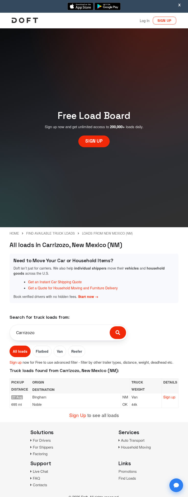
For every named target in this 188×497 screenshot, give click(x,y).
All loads (20, 351)
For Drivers (42, 440)
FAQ (36, 478)
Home (14, 233)
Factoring (40, 453)
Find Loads (127, 478)
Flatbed (42, 351)
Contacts (40, 484)
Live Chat (40, 471)
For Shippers (43, 447)
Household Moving (136, 447)
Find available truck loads (50, 233)
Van (60, 351)
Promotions (127, 471)
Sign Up (77, 415)
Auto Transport (132, 440)
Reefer (76, 351)
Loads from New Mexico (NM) (107, 233)
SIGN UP (164, 20)
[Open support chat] (176, 485)
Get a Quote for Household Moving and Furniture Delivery (73, 287)
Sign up (16, 362)
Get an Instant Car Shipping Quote (55, 281)
